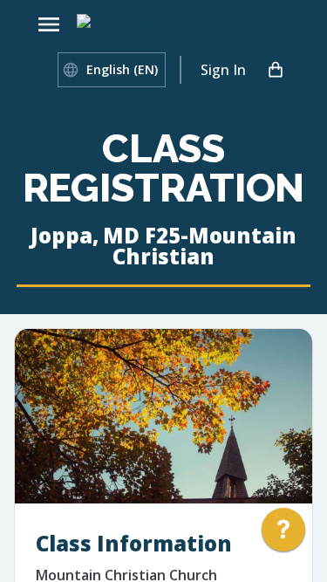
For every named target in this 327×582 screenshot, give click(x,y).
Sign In (223, 69)
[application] (283, 534)
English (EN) (122, 69)
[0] (275, 69)
